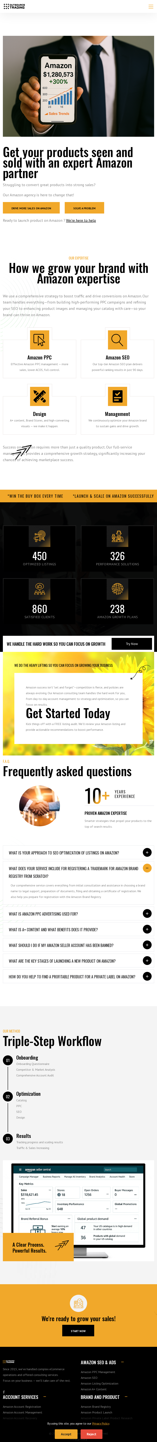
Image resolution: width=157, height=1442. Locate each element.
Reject (91, 1434)
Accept (66, 1434)
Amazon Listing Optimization (99, 1383)
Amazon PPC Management (39, 372)
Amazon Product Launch (96, 1412)
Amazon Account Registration (22, 1406)
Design (39, 429)
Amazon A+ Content (94, 1389)
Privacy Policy (100, 1423)
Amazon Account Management (117, 429)
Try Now (132, 644)
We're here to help (81, 220)
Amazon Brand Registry (96, 1406)
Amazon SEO (117, 372)
